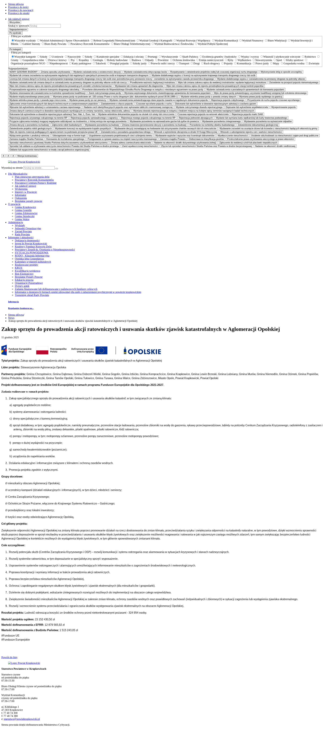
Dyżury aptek (22, 286)
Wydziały (20, 225)
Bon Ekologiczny (24, 273)
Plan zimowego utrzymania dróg (32, 176)
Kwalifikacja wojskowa (27, 270)
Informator (20, 195)
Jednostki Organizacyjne (28, 228)
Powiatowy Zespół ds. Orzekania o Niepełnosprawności (45, 249)
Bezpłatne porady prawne (28, 201)
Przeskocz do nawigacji (20, 10)
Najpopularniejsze (18, 29)
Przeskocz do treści (18, 7)
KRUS (18, 267)
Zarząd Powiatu (23, 231)
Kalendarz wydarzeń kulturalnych (33, 261)
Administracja (15, 222)
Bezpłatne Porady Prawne (29, 276)
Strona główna (16, 4)
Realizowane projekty (26, 264)
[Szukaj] (56, 168)
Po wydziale (15, 33)
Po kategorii (15, 49)
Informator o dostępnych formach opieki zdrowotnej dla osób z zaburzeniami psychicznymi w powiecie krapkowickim (78, 292)
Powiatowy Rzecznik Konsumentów (34, 179)
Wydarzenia (21, 189)
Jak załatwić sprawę (18, 19)
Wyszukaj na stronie (12, 167)
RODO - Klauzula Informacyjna (32, 255)
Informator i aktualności (20, 237)
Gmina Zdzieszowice (26, 213)
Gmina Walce (22, 219)
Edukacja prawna (24, 279)
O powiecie (14, 204)
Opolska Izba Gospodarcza (29, 258)
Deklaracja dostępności (27, 240)
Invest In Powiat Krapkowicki (31, 243)
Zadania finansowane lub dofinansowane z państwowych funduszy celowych (56, 289)
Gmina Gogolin (23, 210)
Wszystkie (14, 22)
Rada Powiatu (22, 234)
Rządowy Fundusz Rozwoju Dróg (33, 246)
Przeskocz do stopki (18, 13)
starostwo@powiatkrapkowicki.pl (22, 719)
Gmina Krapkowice (25, 207)
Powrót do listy (9, 657)
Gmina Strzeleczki (24, 216)
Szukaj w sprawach (18, 25)
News (11, 317)
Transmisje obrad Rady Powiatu (32, 295)
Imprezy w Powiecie (26, 192)
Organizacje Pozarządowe (29, 283)
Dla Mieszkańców (18, 173)
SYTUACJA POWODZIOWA (31, 252)
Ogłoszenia (21, 198)
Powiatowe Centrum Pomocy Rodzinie (36, 182)
